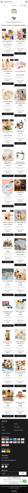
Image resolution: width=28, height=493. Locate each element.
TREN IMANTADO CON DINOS (7, 403)
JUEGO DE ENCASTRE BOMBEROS (20, 403)
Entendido (14, 491)
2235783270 (5, 458)
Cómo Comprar (17, 427)
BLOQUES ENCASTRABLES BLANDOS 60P (8, 312)
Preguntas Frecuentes (6, 433)
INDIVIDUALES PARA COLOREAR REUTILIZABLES (20, 251)
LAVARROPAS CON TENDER (8, 222)
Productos (16, 424)
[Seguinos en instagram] (3, 466)
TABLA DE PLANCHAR (8, 71)
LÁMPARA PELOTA (20, 192)
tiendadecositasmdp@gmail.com (9, 460)
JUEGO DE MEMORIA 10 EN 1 (20, 72)
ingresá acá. (22, 481)
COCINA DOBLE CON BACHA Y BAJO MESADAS (20, 162)
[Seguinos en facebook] (6, 466)
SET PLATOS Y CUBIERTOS (8, 101)
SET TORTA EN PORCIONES (20, 222)
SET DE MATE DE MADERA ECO (8, 281)
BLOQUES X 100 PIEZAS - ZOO (8, 248)
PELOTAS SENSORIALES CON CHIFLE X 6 (20, 342)
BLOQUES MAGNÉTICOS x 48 (8, 42)
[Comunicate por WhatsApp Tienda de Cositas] (24, 481)
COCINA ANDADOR (20, 131)
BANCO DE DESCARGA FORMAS (20, 312)
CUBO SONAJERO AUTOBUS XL (7, 132)
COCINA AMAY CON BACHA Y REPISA (20, 282)
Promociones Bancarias (18, 430)
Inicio (3, 424)
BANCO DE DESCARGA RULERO (7, 342)
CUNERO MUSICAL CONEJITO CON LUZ (8, 162)
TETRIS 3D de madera (20, 41)
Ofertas (3, 427)
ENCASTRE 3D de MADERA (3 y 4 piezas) (20, 372)
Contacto (3, 430)
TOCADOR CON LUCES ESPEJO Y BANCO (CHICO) (20, 102)
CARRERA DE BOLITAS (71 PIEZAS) (8, 372)
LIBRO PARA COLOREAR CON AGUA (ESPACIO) (7, 193)
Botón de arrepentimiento (14, 483)
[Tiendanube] (14, 478)
